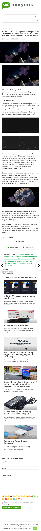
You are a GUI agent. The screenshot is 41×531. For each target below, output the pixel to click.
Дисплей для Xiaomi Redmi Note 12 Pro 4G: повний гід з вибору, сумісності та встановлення (20, 384)
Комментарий (6, 475)
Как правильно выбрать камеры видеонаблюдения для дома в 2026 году (19, 355)
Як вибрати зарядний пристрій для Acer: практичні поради (18, 413)
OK (35, 528)
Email (4, 468)
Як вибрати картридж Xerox (17, 325)
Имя (4, 462)
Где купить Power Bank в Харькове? (16, 442)
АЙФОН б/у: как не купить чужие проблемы (19, 297)
